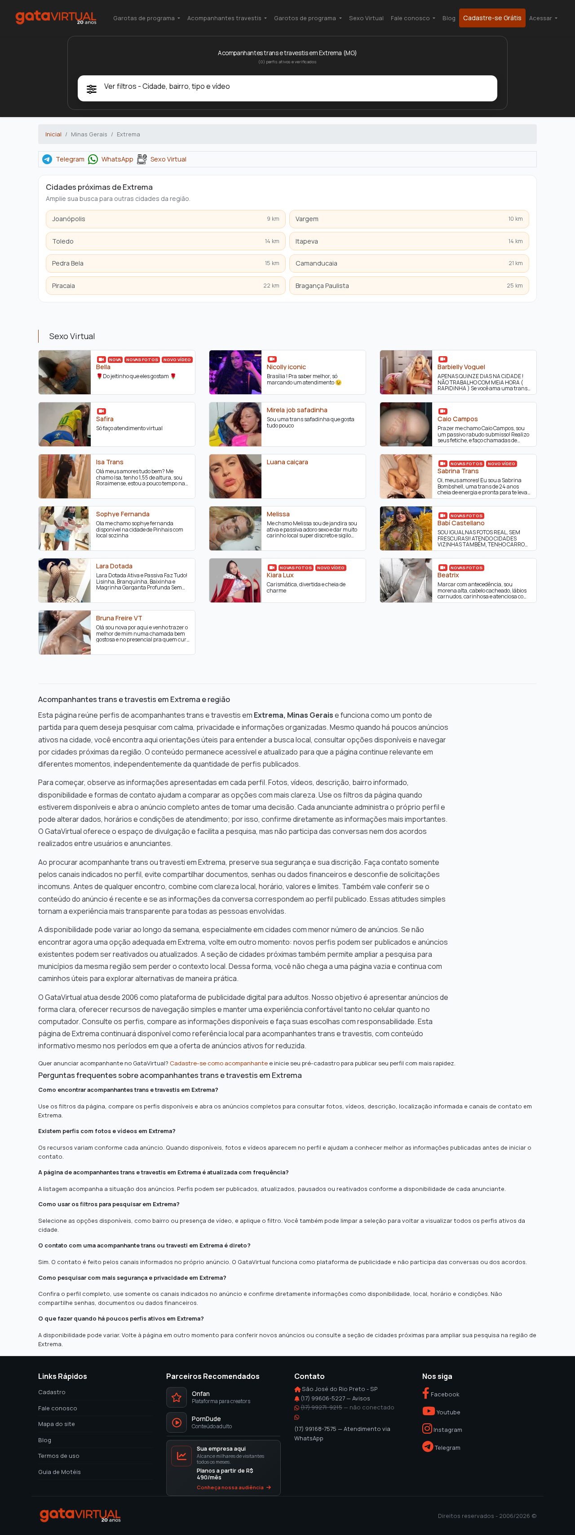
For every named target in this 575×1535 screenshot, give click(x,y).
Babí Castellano (461, 523)
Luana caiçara (287, 462)
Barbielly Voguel (461, 367)
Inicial (53, 134)
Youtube (447, 1412)
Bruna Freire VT (119, 618)
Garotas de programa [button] (144, 18)
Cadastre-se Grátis (492, 17)
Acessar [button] (541, 18)
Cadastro (52, 1392)
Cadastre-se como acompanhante (219, 1063)
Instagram (447, 1430)
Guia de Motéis (59, 1471)
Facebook (444, 1394)
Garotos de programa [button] (305, 18)
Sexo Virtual (366, 18)
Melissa (278, 514)
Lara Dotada (114, 566)
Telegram (70, 159)
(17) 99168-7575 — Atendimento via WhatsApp (342, 1433)
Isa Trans (110, 462)
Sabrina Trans (458, 471)
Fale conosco (57, 1408)
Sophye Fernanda (123, 514)
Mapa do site (56, 1424)
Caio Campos (458, 419)
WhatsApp (117, 159)
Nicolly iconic (286, 367)
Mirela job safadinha (297, 410)
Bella (103, 367)
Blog (449, 18)
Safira (105, 419)
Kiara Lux (280, 575)
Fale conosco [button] (411, 18)
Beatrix (448, 575)
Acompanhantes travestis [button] (225, 18)
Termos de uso (59, 1456)
